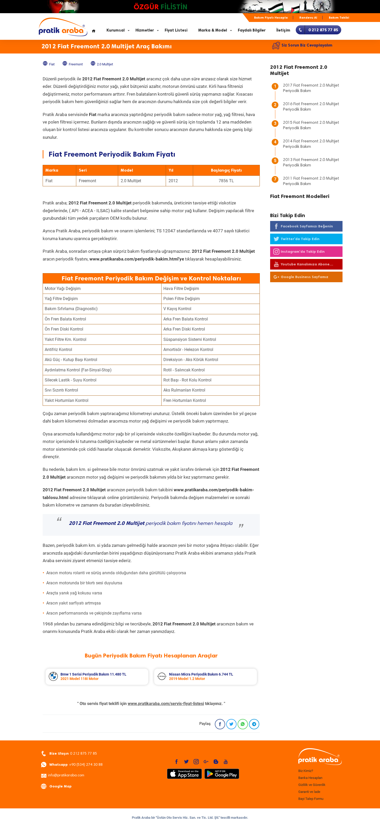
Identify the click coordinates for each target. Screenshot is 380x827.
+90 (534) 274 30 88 (76, 764)
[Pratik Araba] (319, 757)
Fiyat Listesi (176, 30)
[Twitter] (231, 724)
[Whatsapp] (243, 724)
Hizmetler (144, 30)
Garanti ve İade (309, 792)
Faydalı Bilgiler (251, 30)
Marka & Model (212, 30)
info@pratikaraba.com (66, 775)
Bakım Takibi (339, 17)
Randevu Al (308, 17)
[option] (97, 677)
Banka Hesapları (310, 778)
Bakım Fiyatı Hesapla (271, 17)
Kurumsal (116, 30)
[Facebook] (220, 724)
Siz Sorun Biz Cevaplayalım (307, 45)
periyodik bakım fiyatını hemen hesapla (150, 523)
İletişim (283, 30)
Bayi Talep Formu (310, 799)
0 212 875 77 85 (73, 753)
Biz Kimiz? (305, 771)
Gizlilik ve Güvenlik (311, 785)
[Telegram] (254, 724)
